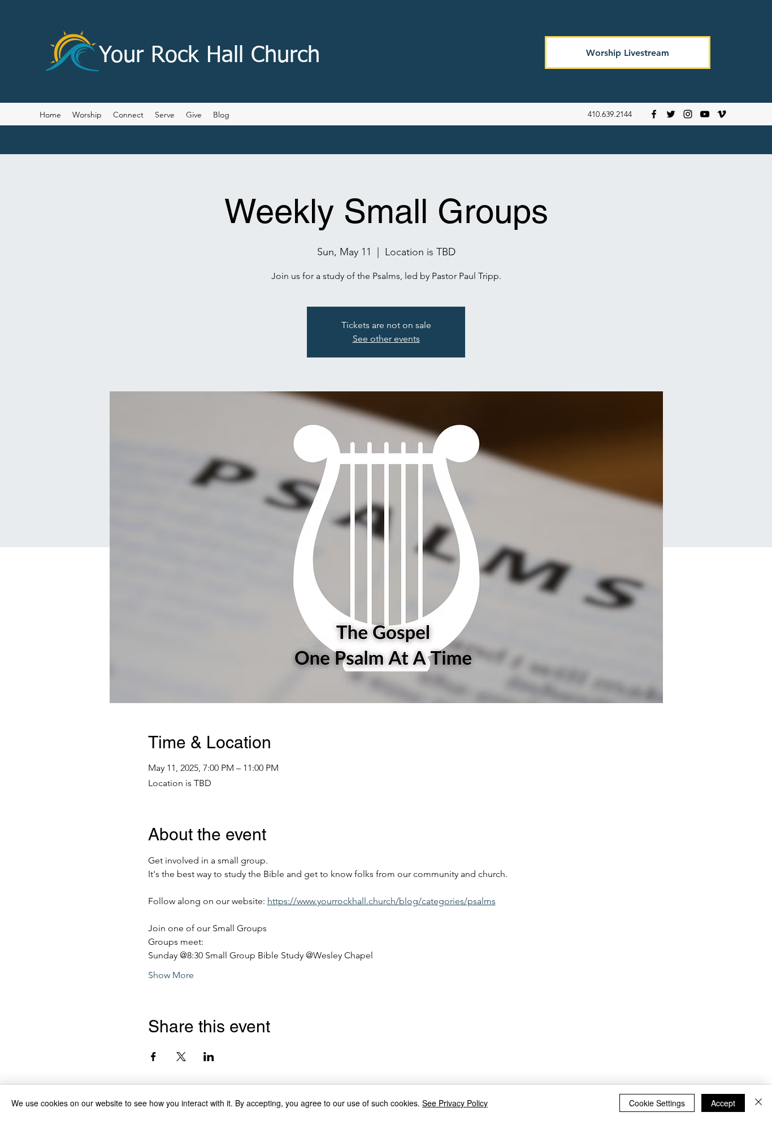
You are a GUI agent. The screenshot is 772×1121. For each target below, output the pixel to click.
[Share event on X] (181, 1056)
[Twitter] (670, 114)
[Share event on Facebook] (153, 1056)
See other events (386, 338)
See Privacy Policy (455, 1103)
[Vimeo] (721, 114)
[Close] (758, 1103)
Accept (723, 1103)
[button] (221, 114)
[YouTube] (704, 114)
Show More (171, 975)
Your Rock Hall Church (209, 56)
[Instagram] (687, 114)
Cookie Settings (657, 1103)
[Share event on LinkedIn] (208, 1056)
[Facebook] (654, 114)
